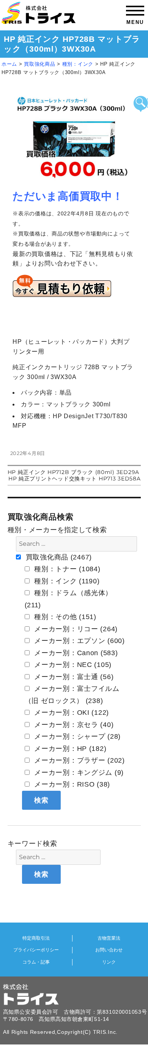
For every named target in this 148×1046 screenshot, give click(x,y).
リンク (109, 962)
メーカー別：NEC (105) (72, 664)
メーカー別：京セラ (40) (73, 724)
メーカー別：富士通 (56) (73, 677)
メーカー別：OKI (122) (70, 712)
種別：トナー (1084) (66, 569)
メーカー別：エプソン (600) (78, 641)
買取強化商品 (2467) (58, 557)
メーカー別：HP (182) (69, 748)
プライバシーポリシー (36, 950)
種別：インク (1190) (66, 581)
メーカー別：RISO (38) (71, 784)
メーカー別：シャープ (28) (76, 736)
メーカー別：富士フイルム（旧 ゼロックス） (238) (72, 695)
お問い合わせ (109, 950)
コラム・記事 (36, 962)
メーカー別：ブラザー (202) (78, 760)
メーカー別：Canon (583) (75, 653)
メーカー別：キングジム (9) (78, 772)
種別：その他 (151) (64, 617)
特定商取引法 (36, 938)
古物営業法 (109, 938)
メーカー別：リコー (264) (75, 629)
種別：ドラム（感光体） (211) (69, 599)
